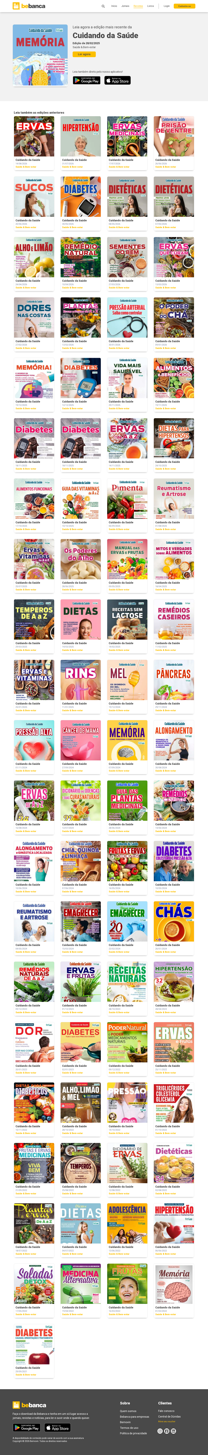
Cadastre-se (184, 6)
